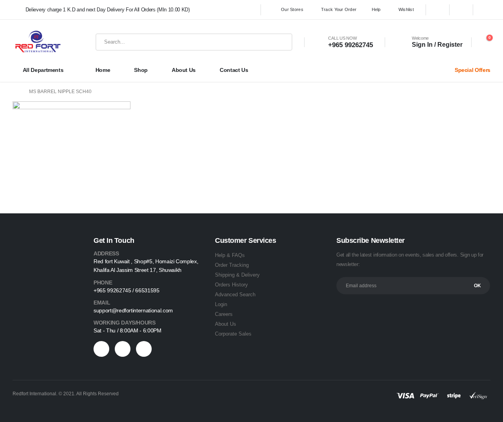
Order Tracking (232, 265)
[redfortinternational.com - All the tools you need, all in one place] (38, 42)
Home (102, 70)
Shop (141, 70)
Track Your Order (338, 9)
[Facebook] (437, 9)
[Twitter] (461, 9)
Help (376, 9)
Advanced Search (235, 294)
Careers (224, 314)
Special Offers (472, 70)
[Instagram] (484, 9)
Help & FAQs (230, 255)
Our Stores (292, 9)
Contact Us (234, 70)
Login (221, 304)
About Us (225, 324)
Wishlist (406, 9)
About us (184, 70)
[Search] (282, 42)
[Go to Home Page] (15, 92)
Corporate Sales (233, 334)
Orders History (231, 285)
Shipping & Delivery (237, 275)
